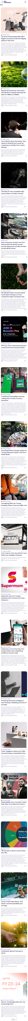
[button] (25, 2)
